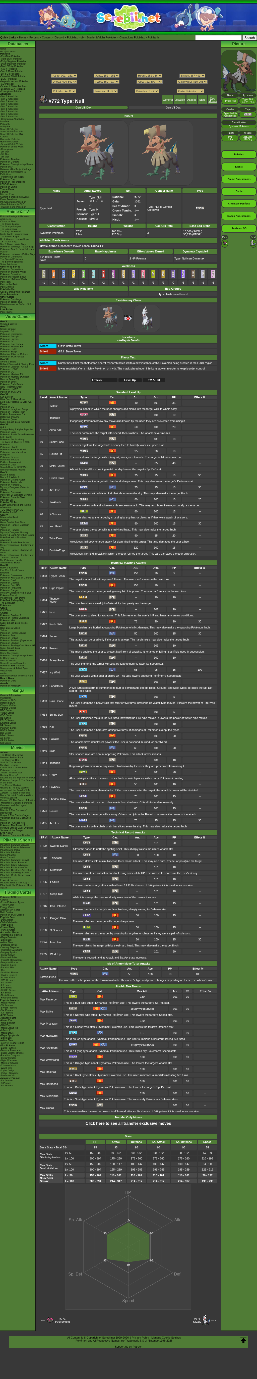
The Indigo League (10, 224)
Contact (46, 37)
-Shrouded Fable (8, 957)
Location (180, 99)
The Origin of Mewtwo (11, 755)
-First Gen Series (9, 997)
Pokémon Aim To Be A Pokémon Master (17, 250)
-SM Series (6, 982)
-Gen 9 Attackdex (9, 116)
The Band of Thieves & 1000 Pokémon (15, 443)
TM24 (43, 636)
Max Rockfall (48, 1071)
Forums (34, 37)
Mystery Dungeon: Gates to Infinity (14, 488)
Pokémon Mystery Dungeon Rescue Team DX (14, 378)
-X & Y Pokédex (8, 69)
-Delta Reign (6, 920)
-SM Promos (6, 1010)
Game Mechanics (9, 141)
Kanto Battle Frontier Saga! (14, 234)
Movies (18, 748)
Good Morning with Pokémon (15, 292)
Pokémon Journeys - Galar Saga (17, 246)
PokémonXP (6, 167)
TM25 (43, 648)
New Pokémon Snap (11, 387)
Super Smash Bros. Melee (14, 623)
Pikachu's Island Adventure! (14, 865)
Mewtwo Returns (9, 765)
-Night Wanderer (8, 1060)
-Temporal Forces (9, 962)
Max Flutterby (48, 999)
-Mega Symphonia (9, 1035)
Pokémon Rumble (9, 530)
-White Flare (6, 942)
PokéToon (5, 282)
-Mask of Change (9, 1063)
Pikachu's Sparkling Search (14, 872)
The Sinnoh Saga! (9, 236)
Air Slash (54, 490)
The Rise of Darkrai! (11, 785)
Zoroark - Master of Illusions (15, 792)
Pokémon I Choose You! (13, 823)
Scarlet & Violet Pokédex (101, 37)
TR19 (43, 857)
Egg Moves (213, 100)
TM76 (43, 811)
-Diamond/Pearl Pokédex (13, 64)
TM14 (43, 600)
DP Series (5, 725)
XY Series (5, 738)
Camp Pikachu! (8, 855)
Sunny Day (56, 714)
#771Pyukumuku (62, 1320)
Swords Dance (59, 845)
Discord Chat (7, 194)
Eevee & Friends (9, 880)
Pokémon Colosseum (11, 575)
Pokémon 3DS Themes (12, 665)
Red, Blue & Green (10, 628)
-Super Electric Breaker (12, 1053)
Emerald (4, 572)
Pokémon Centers (9, 162)
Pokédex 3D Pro (8, 502)
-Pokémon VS (7, 1075)
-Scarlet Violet (7, 977)
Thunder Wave (54, 600)
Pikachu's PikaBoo (10, 852)
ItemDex (4, 121)
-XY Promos (6, 1013)
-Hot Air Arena (7, 1045)
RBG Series (6, 710)
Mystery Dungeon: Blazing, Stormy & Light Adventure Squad (17, 533)
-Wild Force (6, 1068)
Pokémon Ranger (9, 590)
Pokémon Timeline (10, 159)
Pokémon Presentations (12, 182)
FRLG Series (7, 720)
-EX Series (5, 992)
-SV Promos (6, 1005)
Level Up (130, 380)
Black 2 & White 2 (9, 477)
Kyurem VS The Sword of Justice (17, 800)
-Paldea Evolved (8, 975)
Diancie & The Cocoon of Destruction (13, 811)
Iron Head (55, 526)
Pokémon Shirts (8, 187)
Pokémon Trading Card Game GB (17, 645)
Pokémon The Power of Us (14, 825)
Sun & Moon (6, 397)
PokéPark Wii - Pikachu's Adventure (13, 538)
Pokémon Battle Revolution (14, 542)
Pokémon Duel (8, 464)
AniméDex (5, 219)
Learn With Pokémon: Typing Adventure (15, 506)
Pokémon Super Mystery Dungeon (13, 453)
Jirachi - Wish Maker (11, 772)
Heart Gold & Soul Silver (13, 522)
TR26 (43, 881)
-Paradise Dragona (10, 1055)
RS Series (5, 718)
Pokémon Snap (8, 635)
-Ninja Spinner (7, 1023)
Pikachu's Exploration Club (14, 867)
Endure (54, 881)
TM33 (43, 701)
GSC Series (6, 715)
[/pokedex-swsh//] (128, 86)
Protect (53, 648)
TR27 (43, 893)
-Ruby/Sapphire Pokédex (13, 61)
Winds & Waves (8, 324)
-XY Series (5, 985)
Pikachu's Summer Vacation (14, 845)
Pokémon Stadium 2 (10, 615)
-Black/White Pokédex (11, 66)
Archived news (8, 51)
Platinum (4, 520)
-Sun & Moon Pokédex (12, 71)
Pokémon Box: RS (10, 585)
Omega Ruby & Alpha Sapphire (16, 429)
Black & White (7, 474)
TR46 (43, 906)
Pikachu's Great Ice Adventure (16, 870)
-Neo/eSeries (7, 995)
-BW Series (6, 987)
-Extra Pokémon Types (12, 902)
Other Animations (9, 294)
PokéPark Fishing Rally (12, 600)
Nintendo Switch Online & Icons (16, 675)
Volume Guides (8, 708)
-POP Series (6, 1015)
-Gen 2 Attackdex (9, 99)
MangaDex (6, 698)
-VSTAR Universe (9, 1073)
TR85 (43, 954)
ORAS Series (7, 740)
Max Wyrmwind (49, 1059)
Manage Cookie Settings (166, 1337)
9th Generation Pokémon (13, 202)
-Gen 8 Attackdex (9, 114)
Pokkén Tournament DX (12, 414)
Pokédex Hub (75, 37)
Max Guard (47, 1107)
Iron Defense (58, 906)
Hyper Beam (57, 575)
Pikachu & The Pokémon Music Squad (16, 886)
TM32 (43, 685)
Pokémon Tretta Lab (11, 482)
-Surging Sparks (8, 952)
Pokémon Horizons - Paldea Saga (17, 254)
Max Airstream (48, 1047)
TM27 (43, 672)
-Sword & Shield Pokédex (13, 76)
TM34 (43, 714)
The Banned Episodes (11, 261)
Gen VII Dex (173, 107)
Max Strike (46, 1011)
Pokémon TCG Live (10, 392)
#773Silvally (197, 1320)
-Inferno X (5, 1030)
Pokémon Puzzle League (13, 633)
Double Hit (55, 453)
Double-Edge (57, 550)
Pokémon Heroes (9, 770)
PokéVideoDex (8, 289)
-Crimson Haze (8, 1065)
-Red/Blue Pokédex (10, 56)
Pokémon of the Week (12, 146)
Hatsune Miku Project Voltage (15, 169)
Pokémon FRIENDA (10, 685)
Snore (53, 636)
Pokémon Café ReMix (11, 344)
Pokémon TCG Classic (12, 915)
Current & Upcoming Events (15, 197)
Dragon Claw (58, 918)
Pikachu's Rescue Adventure (15, 847)
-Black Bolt (6, 940)
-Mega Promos (8, 1002)
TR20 (43, 869)
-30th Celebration (9, 922)
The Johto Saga (8, 229)
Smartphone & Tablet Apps (14, 668)
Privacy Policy (140, 1337)
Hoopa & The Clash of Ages (15, 815)
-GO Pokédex (7, 84)
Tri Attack (55, 502)
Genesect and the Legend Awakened (13, 806)
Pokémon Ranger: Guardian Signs (14, 526)
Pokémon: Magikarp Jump (14, 409)
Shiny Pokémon (8, 264)
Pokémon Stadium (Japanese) (16, 640)
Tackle (53, 405)
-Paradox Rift (7, 967)
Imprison (54, 417)
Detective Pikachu (9, 417)
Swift (52, 750)
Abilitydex (5, 126)
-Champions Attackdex (12, 119)
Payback (54, 786)
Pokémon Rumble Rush (12, 412)
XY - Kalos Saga (8, 241)
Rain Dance (56, 701)
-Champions (6, 149)
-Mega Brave (7, 1033)
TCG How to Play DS (11, 510)
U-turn (53, 774)
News (3, 48)
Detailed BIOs (7, 703)
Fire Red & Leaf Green (12, 570)
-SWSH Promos (8, 1007)
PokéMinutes (7, 287)
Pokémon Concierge (10, 299)
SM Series (5, 743)
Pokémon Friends (9, 339)
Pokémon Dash (8, 580)
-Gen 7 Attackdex (9, 111)
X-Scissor (55, 514)
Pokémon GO (7, 341)
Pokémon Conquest (10, 492)
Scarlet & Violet (8, 329)
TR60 (43, 930)
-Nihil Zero (5, 1025)
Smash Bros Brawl (10, 562)
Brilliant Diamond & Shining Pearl (17, 364)
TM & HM (154, 380)
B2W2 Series (7, 735)
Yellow (3, 630)
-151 (2, 970)
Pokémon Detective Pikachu (15, 835)
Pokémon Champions (11, 334)
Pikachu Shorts (18, 840)
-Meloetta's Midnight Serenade (16, 803)
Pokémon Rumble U (10, 485)
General (168, 99)
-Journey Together (9, 947)
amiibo (3, 673)
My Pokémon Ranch (11, 560)
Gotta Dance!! (7, 857)
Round (53, 811)
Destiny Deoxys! (9, 775)
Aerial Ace (55, 429)
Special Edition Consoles (13, 663)
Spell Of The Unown (10, 762)
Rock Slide (55, 624)
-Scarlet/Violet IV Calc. (12, 144)
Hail (51, 726)
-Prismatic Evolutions (11, 950)
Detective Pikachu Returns (14, 354)
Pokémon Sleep (8, 351)
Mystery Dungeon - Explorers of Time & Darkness (17, 556)
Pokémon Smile (8, 382)
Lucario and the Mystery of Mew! (17, 777)
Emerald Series (8, 723)
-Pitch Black (6, 925)
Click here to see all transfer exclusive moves (128, 1123)
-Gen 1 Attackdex (9, 96)
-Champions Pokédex (11, 91)
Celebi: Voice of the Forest (14, 767)
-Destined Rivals (9, 945)
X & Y (3, 427)
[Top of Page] (243, 1341)
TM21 (43, 612)
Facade (54, 738)
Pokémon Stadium (9, 643)
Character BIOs (8, 700)
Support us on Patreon (128, 1346)
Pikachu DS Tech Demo (12, 598)
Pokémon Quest (8, 419)
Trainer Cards (7, 905)
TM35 (43, 726)
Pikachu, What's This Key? (14, 882)
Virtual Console (8, 660)
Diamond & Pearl (9, 517)
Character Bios (8, 221)
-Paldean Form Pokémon (13, 207)
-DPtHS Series (8, 990)
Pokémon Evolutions (11, 274)
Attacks (192, 99)
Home (22, 37)
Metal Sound (57, 465)
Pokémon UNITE (9, 349)
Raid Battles (6, 912)
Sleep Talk (56, 893)
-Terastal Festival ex (11, 1050)
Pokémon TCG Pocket (12, 356)
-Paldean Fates (8, 965)
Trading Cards (17, 892)
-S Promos (5, 1083)
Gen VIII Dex (83, 107)
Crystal (4, 613)
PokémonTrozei (8, 595)
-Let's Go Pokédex (10, 74)
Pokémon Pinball (9, 638)
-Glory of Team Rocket (12, 1043)
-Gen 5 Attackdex (9, 106)
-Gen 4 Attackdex (9, 104)
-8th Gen (4, 154)
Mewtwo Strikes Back (11, 757)
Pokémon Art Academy (12, 439)
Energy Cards (7, 907)
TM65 (43, 799)
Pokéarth (153, 37)
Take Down (56, 538)
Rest (52, 612)
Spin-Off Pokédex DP (11, 131)
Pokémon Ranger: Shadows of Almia (16, 551)
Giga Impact (56, 588)
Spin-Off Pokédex (9, 129)
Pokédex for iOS (8, 512)
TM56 (43, 774)
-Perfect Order (7, 930)
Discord (59, 37)
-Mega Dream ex (9, 1028)
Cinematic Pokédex (10, 139)
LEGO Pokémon (8, 184)
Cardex (4, 136)
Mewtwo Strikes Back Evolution (16, 828)
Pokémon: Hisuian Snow (13, 277)
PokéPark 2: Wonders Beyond (16, 495)
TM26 (43, 660)
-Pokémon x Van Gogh (12, 177)
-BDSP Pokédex (8, 79)
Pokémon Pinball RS (11, 588)
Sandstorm (56, 685)
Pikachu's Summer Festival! (15, 860)
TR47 (43, 918)
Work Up (55, 954)
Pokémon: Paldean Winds (13, 279)
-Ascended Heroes (10, 932)
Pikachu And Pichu (10, 850)
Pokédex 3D (6, 500)
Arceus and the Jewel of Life (15, 790)
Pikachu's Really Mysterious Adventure (15, 876)
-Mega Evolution (8, 937)
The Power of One (9, 760)
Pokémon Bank (8, 432)
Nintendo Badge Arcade (12, 469)
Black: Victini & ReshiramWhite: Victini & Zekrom (17, 796)
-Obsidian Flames (9, 972)
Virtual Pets (6, 670)
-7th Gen (4, 156)
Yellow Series (7, 713)
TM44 (43, 762)
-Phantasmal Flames (11, 935)
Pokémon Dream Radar (12, 480)
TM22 (43, 624)
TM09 (43, 588)
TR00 (43, 845)
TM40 (43, 750)
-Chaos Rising (7, 927)
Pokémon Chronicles (11, 256)
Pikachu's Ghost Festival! (13, 862)
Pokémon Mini (7, 620)
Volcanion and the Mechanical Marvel (15, 819)
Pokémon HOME (9, 369)
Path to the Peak (9, 284)
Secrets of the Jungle (11, 830)
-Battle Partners (8, 1048)
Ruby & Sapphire (9, 567)
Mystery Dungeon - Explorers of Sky (17, 546)
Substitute (56, 869)
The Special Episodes (11, 259)
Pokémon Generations (11, 269)
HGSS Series (7, 730)
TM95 (43, 823)
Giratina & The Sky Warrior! (14, 787)
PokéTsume (6, 312)
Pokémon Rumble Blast (12, 497)
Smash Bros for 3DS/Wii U (14, 467)
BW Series (5, 733)
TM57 (43, 786)
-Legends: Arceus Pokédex (14, 81)
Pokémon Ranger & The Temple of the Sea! (17, 781)
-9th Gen (4, 151)
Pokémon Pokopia (9, 336)
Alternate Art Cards (10, 910)
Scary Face (56, 441)
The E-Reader (7, 603)
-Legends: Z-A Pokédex (12, 89)
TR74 (43, 942)
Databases (18, 44)
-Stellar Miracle (8, 1058)
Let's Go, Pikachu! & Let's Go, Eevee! (16, 403)
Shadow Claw (57, 799)
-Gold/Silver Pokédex (11, 59)
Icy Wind (54, 672)
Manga (18, 690)
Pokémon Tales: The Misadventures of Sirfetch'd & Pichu (15, 304)
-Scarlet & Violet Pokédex (13, 86)
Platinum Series (8, 728)
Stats (202, 99)
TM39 (43, 738)
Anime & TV (18, 211)
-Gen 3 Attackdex (9, 101)
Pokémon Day (7, 179)
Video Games (18, 316)
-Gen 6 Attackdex (9, 109)
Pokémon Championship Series (16, 164)
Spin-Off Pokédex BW (11, 134)
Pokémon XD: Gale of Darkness (17, 577)
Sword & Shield (8, 361)
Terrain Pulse (48, 976)
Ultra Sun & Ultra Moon (12, 399)
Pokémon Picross (9, 457)
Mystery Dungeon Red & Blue (15, 593)
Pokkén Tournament (10, 462)
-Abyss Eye (6, 1020)
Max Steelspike (49, 1095)
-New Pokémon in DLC (12, 204)
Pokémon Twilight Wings (13, 272)
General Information (10, 695)
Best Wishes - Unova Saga (14, 239)
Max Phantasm (49, 1023)
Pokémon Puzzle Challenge (14, 618)
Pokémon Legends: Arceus (14, 366)
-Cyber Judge (7, 1070)
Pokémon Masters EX (11, 346)
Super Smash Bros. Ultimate (15, 422)
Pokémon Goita (8, 680)
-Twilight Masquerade (11, 960)
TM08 (43, 575)
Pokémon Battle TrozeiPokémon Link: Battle (17, 435)
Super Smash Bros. (10, 648)
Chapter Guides (8, 705)
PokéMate (5, 605)
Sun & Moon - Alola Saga (13, 244)
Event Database (8, 199)
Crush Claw (56, 478)
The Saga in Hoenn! (10, 231)
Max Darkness (49, 1083)
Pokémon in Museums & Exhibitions (13, 173)
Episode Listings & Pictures (14, 216)
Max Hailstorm (48, 1035)
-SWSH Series (7, 980)
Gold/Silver (6, 610)
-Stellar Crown (7, 955)
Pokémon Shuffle (9, 447)
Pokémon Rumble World (13, 449)
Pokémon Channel (9, 582)
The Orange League (10, 226)
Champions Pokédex (132, 37)
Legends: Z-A (7, 331)
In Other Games (8, 658)
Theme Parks (7, 189)
